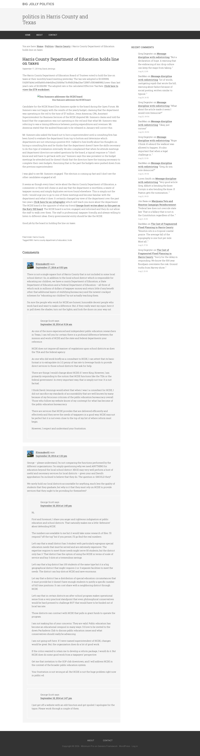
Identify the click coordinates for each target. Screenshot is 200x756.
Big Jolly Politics (38, 4)
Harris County (38, 237)
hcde (70, 240)
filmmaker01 (43, 264)
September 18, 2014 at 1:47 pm (56, 698)
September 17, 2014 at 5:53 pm (51, 267)
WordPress (124, 746)
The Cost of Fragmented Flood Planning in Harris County (155, 253)
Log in (135, 746)
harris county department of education (50, 240)
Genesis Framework (108, 746)
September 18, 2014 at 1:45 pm (56, 505)
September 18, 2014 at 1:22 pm (51, 455)
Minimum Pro (87, 746)
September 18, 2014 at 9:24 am (56, 324)
